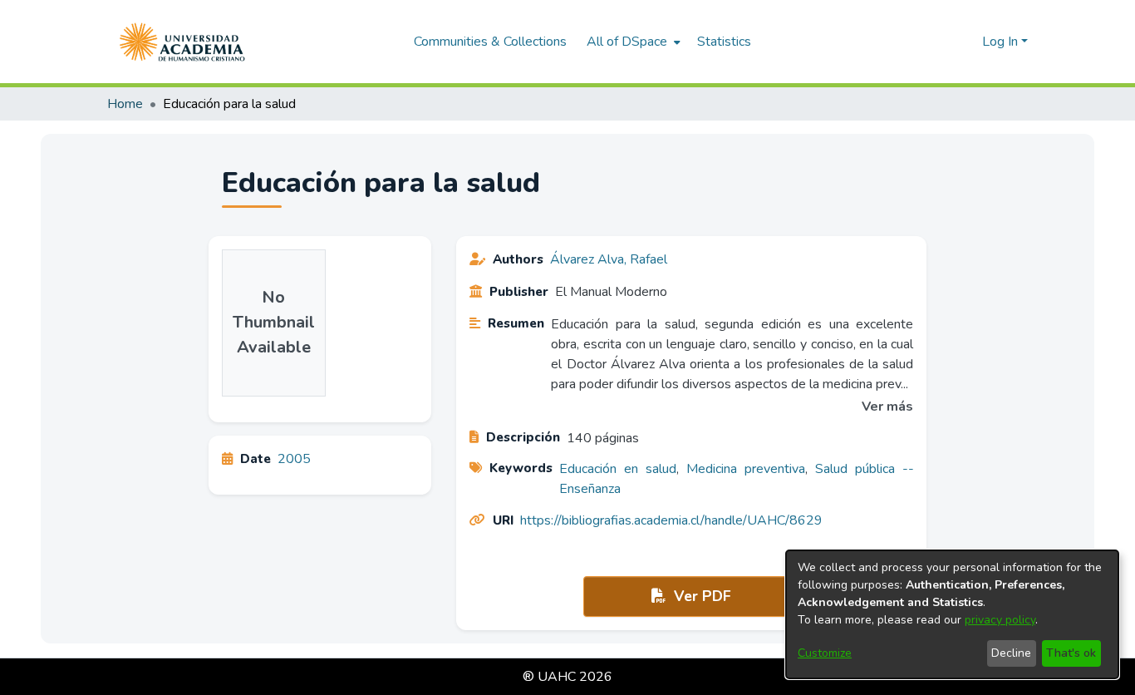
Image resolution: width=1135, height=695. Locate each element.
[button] (182, 41)
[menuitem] (632, 41)
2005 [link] (294, 459)
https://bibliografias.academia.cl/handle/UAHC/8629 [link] (671, 520)
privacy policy (1000, 620)
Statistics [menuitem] (724, 41)
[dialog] (952, 614)
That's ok (1071, 653)
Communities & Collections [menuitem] (490, 41)
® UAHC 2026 (567, 677)
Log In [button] (1001, 41)
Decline (1011, 653)
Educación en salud (617, 469)
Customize (825, 653)
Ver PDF (700, 596)
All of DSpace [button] (627, 41)
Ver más (887, 406)
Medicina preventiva (745, 469)
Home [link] (125, 104)
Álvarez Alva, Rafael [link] (608, 259)
